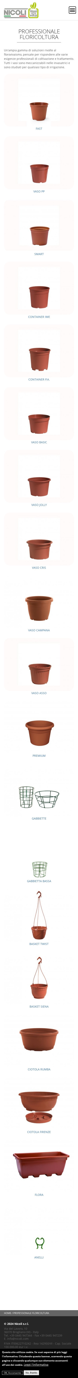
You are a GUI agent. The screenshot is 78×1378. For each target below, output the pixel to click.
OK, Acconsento (12, 1373)
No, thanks (31, 1372)
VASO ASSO (39, 693)
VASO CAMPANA (39, 630)
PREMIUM (39, 756)
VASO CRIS (39, 568)
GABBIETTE (39, 818)
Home (7, 1313)
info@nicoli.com (18, 1339)
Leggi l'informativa (36, 1365)
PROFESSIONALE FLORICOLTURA (31, 1313)
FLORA (39, 1195)
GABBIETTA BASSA (39, 881)
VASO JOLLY (39, 505)
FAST (39, 128)
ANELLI (39, 1257)
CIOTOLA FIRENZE (39, 1132)
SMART (39, 254)
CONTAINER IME (39, 317)
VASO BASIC (39, 442)
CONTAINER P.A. (39, 379)
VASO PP (39, 191)
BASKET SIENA (39, 1006)
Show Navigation (72, 10)
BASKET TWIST (39, 944)
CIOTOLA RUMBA (39, 1069)
